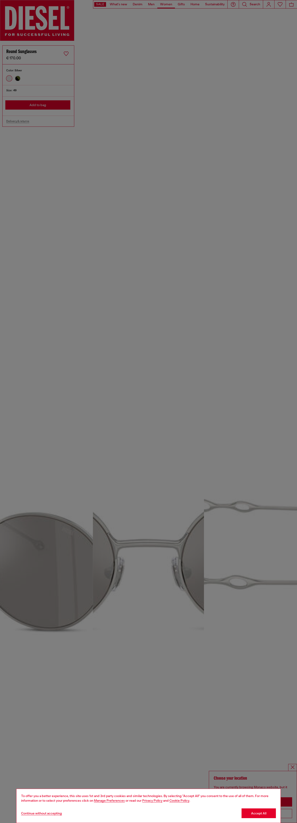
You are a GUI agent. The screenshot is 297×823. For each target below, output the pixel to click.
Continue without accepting (41, 813)
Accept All (258, 813)
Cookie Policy (179, 800)
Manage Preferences (109, 800)
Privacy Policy (152, 800)
